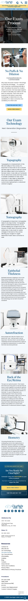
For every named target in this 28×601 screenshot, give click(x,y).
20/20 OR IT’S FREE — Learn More (14, 9)
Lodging (3, 558)
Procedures (5, 576)
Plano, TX (4, 530)
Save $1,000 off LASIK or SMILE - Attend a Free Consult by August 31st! (14, 6)
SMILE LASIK (4, 581)
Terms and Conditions (8, 565)
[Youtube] (12, 511)
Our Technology (6, 550)
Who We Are (5, 548)
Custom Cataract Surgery (9, 589)
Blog (2, 560)
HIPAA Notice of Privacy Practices (11, 569)
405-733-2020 (5, 521)
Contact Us (4, 546)
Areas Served (5, 564)
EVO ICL (3, 585)
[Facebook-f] (5, 511)
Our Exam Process (6, 552)
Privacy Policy (5, 567)
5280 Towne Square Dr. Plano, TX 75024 (8, 536)
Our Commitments (7, 554)
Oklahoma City (6, 518)
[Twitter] (9, 511)
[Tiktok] (16, 511)
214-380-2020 (5, 533)
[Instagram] (19, 511)
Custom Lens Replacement (9, 587)
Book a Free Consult (13, 487)
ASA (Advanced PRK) (7, 583)
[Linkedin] (23, 511)
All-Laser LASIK (5, 579)
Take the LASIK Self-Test (14, 493)
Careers (3, 562)
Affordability (5, 556)
